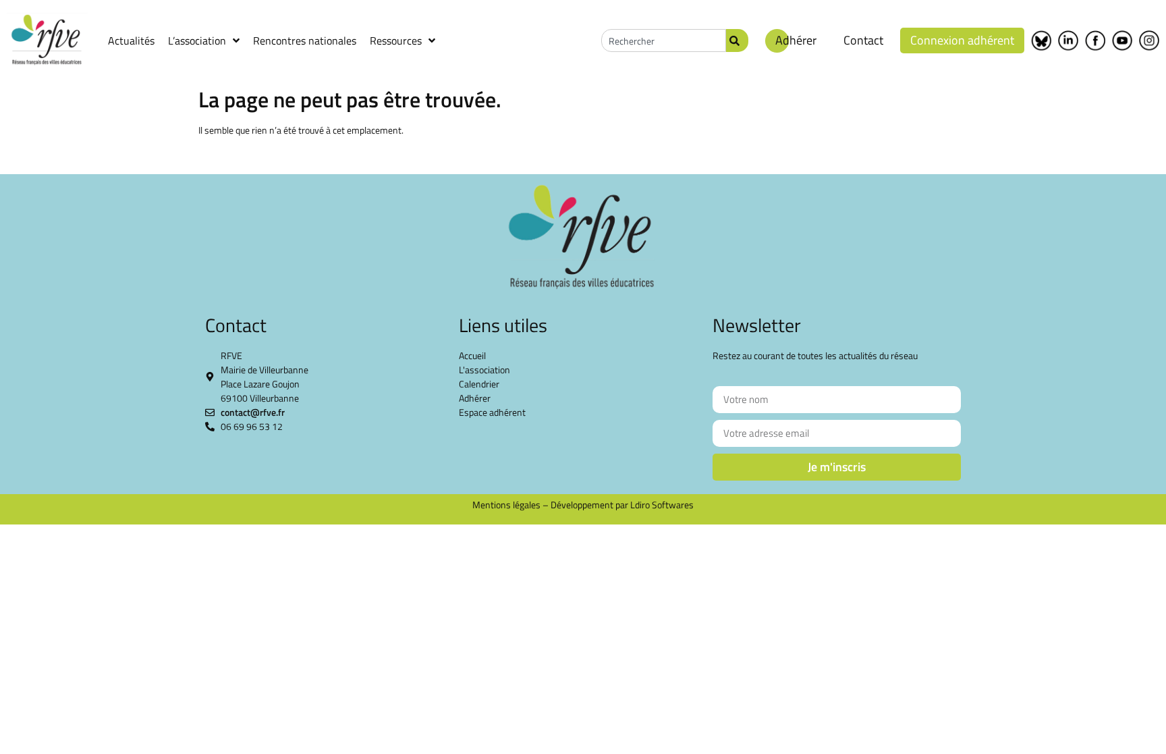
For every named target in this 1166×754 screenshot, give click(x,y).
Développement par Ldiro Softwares (622, 504)
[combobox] (663, 40)
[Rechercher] (737, 40)
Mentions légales (506, 504)
